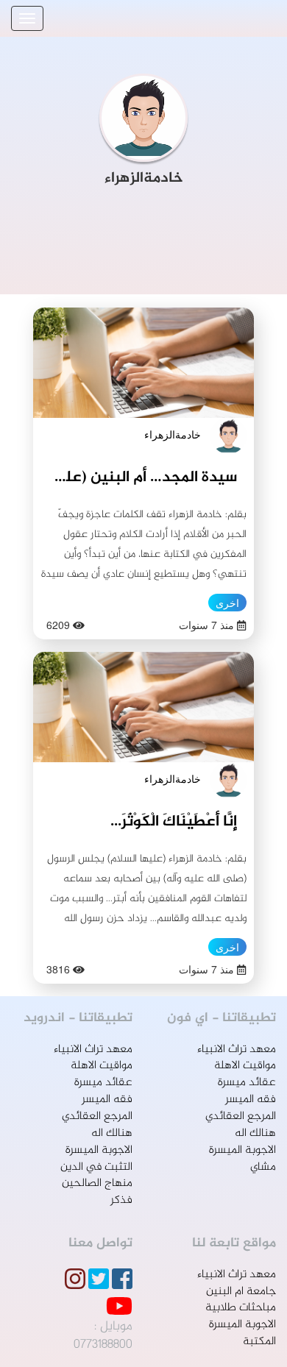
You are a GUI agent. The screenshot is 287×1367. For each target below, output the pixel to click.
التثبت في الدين (96, 1167)
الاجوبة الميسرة (242, 1150)
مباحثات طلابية (240, 1308)
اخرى (227, 602)
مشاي (263, 1167)
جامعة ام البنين (241, 1292)
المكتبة (259, 1342)
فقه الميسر (250, 1099)
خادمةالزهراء (172, 434)
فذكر (121, 1200)
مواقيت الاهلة (245, 1066)
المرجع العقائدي (240, 1116)
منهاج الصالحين (97, 1183)
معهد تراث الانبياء (236, 1049)
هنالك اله (255, 1133)
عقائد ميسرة (247, 1083)
